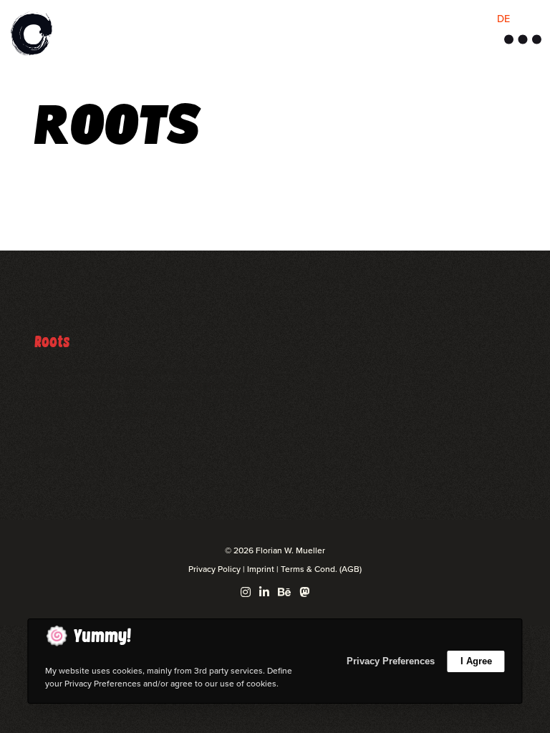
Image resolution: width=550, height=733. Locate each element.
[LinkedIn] (264, 592)
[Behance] (284, 592)
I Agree (476, 661)
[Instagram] (246, 592)
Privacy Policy (214, 569)
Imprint (260, 569)
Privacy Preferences (391, 661)
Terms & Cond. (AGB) (321, 569)
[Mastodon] (304, 592)
